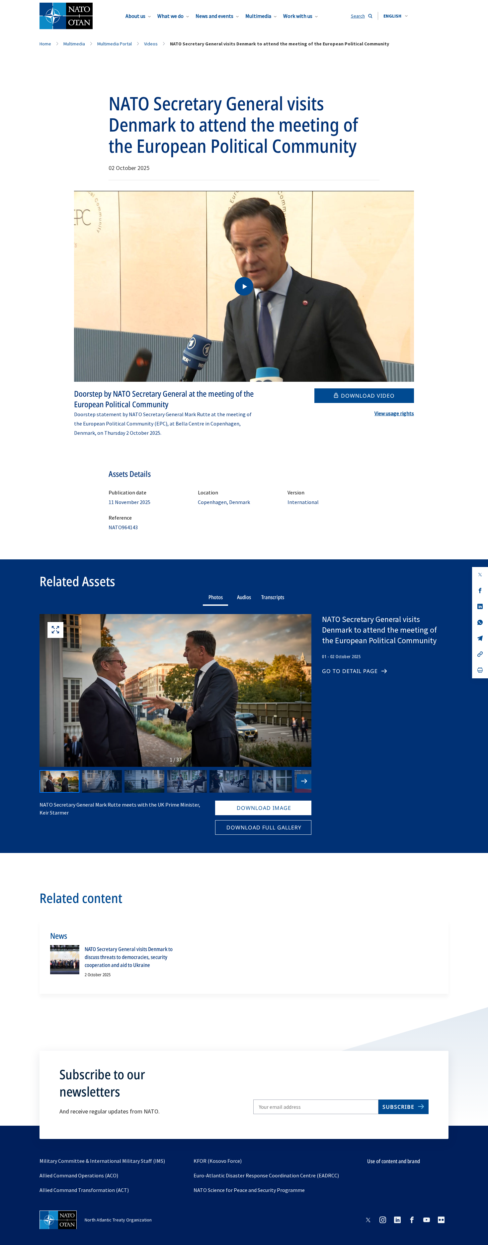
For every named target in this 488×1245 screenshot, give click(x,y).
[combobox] (395, 16)
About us (135, 16)
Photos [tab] (215, 597)
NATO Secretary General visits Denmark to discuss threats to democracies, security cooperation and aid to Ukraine (129, 957)
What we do (170, 16)
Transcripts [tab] (272, 597)
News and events (214, 16)
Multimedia (258, 16)
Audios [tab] (244, 597)
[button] (395, 16)
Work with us (297, 16)
